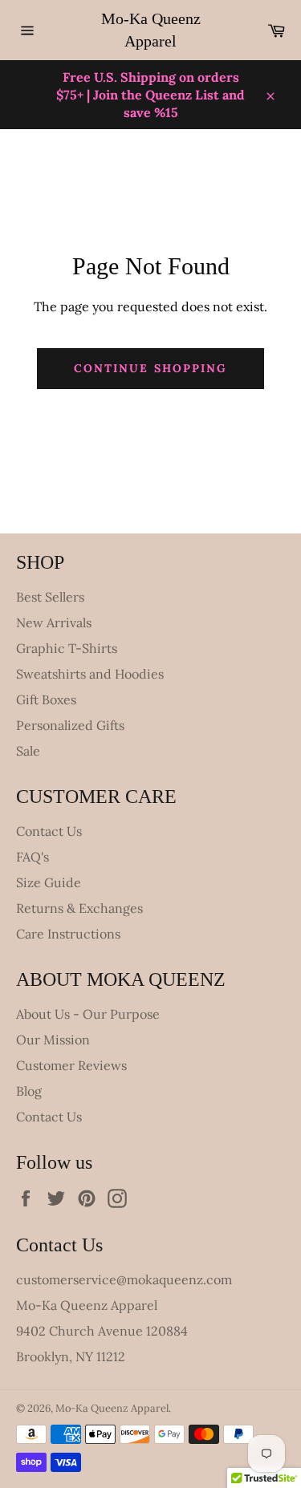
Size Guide (48, 882)
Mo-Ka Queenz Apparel (151, 30)
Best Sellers (50, 597)
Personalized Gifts (70, 725)
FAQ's (32, 857)
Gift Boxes (46, 699)
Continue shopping (151, 368)
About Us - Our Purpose (88, 1014)
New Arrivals (54, 622)
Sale (28, 751)
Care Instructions (68, 934)
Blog (29, 1091)
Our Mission (53, 1040)
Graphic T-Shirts (66, 648)
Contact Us (49, 831)
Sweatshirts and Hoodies (90, 674)
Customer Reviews (71, 1065)
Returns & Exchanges (79, 908)
